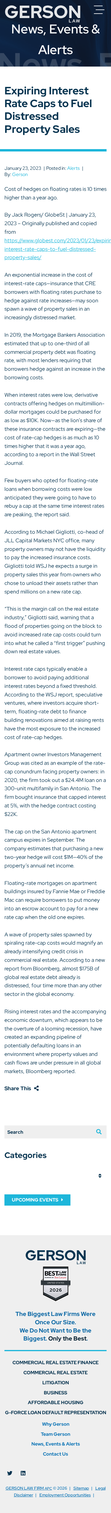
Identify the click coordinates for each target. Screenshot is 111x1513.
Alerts (73, 168)
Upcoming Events (35, 1200)
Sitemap (81, 1488)
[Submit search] (96, 1132)
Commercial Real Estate (55, 1373)
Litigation (55, 1383)
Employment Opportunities (65, 1495)
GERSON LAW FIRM (29, 1488)
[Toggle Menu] (99, 9)
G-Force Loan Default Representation (55, 1412)
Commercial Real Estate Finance (55, 1362)
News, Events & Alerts (55, 1444)
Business (55, 1393)
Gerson (20, 174)
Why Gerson (55, 1424)
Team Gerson (55, 1434)
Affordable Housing (55, 1402)
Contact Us (55, 1454)
